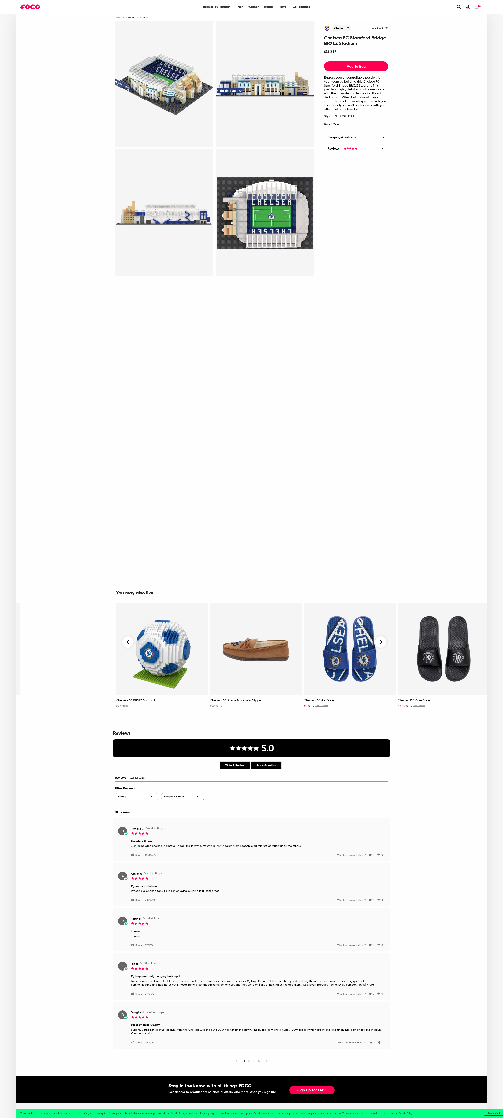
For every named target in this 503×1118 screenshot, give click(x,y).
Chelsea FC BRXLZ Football (135, 700)
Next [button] (380, 642)
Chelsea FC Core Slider (414, 700)
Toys (282, 7)
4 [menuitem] (259, 1061)
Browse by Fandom (217, 7)
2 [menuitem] (249, 1061)
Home (268, 7)
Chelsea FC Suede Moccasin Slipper (236, 700)
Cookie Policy (406, 1113)
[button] (138, 855)
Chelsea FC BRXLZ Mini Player (43, 700)
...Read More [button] (365, 984)
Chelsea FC (341, 28)
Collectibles (301, 7)
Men (240, 7)
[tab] (235, 765)
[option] (162, 657)
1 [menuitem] (244, 1061)
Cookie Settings (179, 1113)
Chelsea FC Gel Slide (319, 700)
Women (253, 7)
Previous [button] (128, 642)
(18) (386, 28)
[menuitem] (217, 7)
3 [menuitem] (254, 1061)
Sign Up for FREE (312, 1090)
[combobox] (136, 796)
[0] (475, 7)
